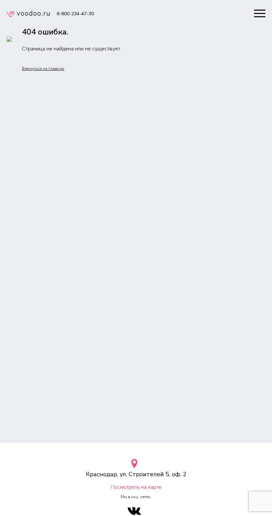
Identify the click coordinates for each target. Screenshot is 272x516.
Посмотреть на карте (136, 487)
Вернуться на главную (43, 68)
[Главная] (28, 14)
